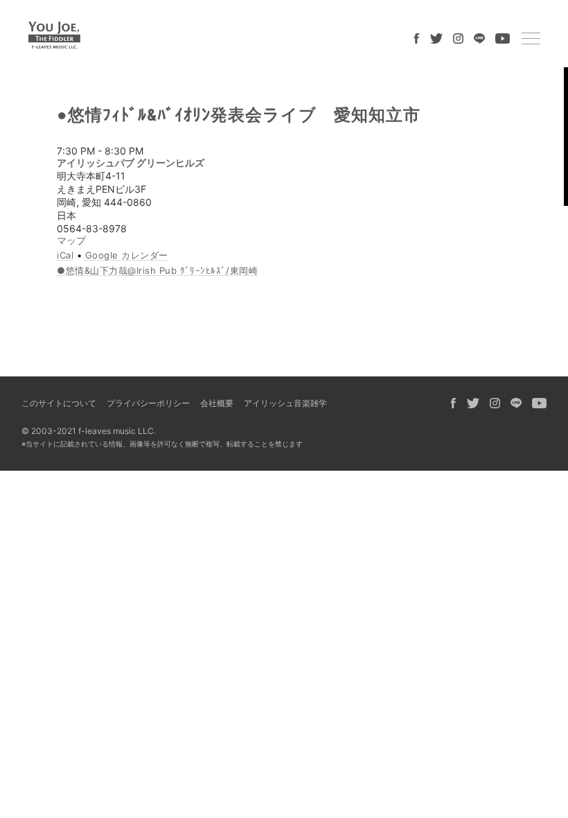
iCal (65, 255)
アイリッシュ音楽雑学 (285, 403)
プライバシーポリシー (148, 403)
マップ (71, 240)
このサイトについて (58, 403)
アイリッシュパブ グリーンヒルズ (130, 162)
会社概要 (216, 403)
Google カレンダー (126, 255)
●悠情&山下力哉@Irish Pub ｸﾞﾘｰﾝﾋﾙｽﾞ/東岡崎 (157, 270)
